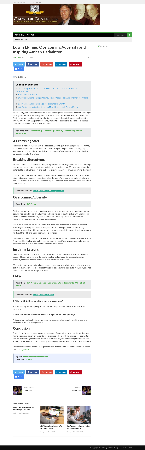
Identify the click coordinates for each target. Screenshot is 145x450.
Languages (37, 2)
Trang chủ (19, 35)
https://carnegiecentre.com (35, 356)
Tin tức (30, 35)
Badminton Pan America (28, 94)
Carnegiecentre (23, 349)
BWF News (31, 204)
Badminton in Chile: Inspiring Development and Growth (41, 104)
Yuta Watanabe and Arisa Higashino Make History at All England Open (48, 107)
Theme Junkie (127, 448)
